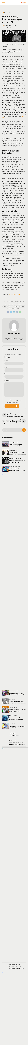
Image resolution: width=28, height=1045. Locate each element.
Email (6, 367)
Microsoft (20, 304)
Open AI (10, 306)
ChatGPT (11, 301)
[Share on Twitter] (11, 312)
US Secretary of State (14, 308)
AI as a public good (14, 735)
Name (6, 360)
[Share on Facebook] (8, 312)
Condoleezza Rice (19, 301)
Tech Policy (7, 13)
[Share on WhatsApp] (20, 312)
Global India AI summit (10, 304)
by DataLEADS (8, 27)
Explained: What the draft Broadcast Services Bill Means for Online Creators (17, 470)
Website (6, 374)
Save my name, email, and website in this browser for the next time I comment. (14, 400)
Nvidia (5, 306)
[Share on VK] (17, 312)
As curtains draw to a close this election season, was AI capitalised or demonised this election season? (17, 712)
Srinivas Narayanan (19, 306)
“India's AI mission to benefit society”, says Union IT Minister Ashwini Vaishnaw (17, 703)
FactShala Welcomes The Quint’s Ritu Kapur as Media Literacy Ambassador (16, 968)
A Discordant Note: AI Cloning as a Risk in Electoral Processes (17, 727)
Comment (7, 380)
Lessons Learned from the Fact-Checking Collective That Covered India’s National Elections (17, 695)
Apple (5, 301)
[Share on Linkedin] (14, 312)
